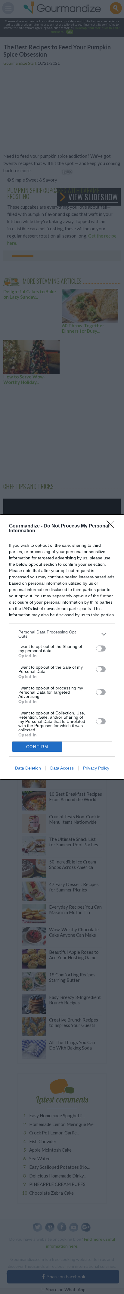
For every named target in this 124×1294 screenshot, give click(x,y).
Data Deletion (28, 768)
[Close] (112, 526)
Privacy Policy (96, 768)
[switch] (101, 648)
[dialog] (62, 647)
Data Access (62, 768)
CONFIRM (37, 747)
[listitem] (62, 634)
